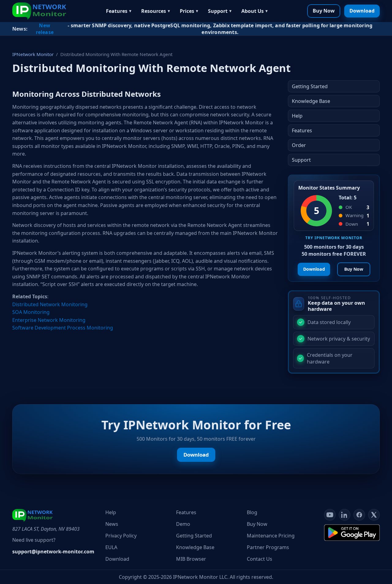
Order (299, 145)
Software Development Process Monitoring (62, 327)
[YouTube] (330, 515)
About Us (252, 11)
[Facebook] (359, 515)
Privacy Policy (121, 535)
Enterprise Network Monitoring (48, 320)
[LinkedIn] (344, 515)
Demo (183, 524)
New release (45, 29)
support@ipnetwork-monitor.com (53, 551)
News (111, 524)
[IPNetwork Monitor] (39, 11)
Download (362, 10)
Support (218, 11)
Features (116, 11)
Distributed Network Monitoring (50, 304)
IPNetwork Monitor (33, 54)
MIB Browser (191, 559)
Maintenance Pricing (271, 535)
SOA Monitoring (31, 312)
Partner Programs (268, 547)
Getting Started (310, 86)
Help (297, 115)
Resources (153, 11)
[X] (374, 515)
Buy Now (324, 10)
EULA (111, 547)
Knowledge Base (311, 101)
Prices (187, 11)
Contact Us (259, 559)
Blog (252, 512)
